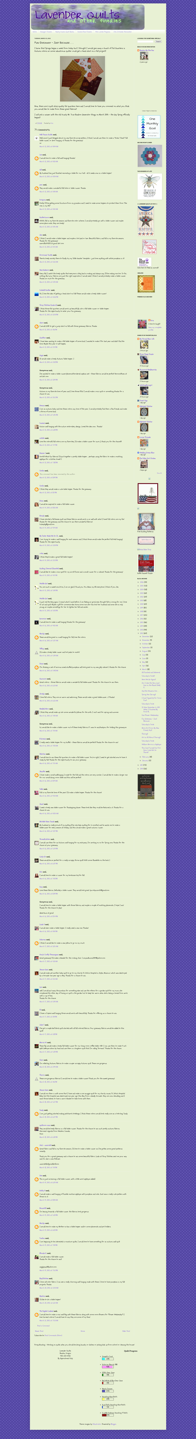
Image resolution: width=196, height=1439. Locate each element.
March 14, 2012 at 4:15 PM (48, 575)
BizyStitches (44, 1278)
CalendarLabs (154, 111)
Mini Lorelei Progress (102, 32)
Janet (42, 804)
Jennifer (42, 771)
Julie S (42, 1025)
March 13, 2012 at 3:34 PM (49, 380)
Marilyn (42, 633)
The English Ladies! (46, 1311)
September (146, 647)
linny (41, 887)
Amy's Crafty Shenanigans (49, 954)
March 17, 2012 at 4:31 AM (49, 961)
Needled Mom (44, 709)
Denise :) (43, 453)
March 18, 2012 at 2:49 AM (49, 1067)
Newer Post (39, 1331)
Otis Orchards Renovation (123, 32)
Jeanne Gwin (44, 969)
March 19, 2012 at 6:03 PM (49, 1230)
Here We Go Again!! (149, 679)
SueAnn (42, 1238)
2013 (142, 630)
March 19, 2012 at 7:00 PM (48, 1245)
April (144, 665)
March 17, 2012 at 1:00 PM (48, 1017)
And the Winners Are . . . (150, 691)
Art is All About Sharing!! (151, 737)
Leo (41, 987)
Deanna (42, 405)
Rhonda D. (43, 1253)
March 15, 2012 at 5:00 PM (49, 590)
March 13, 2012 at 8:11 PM (48, 492)
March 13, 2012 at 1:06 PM (48, 329)
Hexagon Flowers (46, 32)
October (145, 644)
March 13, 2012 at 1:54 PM (48, 347)
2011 (141, 765)
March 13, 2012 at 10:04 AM (49, 146)
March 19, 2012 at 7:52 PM (49, 1270)
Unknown (43, 939)
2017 (142, 615)
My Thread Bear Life (147, 339)
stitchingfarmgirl (146, 385)
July (144, 655)
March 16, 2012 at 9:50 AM (49, 796)
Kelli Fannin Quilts (46, 134)
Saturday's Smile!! (148, 676)
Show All (159, 473)
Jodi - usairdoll (45, 1145)
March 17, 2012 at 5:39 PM (49, 1052)
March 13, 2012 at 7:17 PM (48, 445)
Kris (152, 320)
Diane (42, 663)
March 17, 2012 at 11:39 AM (49, 1001)
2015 (142, 622)
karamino (43, 618)
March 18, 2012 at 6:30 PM (49, 1137)
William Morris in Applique (151, 744)
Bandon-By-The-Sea (147, 50)
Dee (41, 1175)
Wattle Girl (44, 583)
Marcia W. (43, 1042)
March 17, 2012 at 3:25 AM (49, 946)
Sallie (41, 789)
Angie (41, 355)
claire (42, 322)
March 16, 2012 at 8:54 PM (49, 916)
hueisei (42, 423)
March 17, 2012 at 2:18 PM (48, 1034)
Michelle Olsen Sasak (47, 821)
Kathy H (42, 1190)
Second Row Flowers (84, 32)
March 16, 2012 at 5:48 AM (49, 670)
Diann (42, 501)
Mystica (42, 1296)
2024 (142, 589)
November (146, 640)
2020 (142, 604)
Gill (41, 169)
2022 (142, 597)
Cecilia (42, 470)
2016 (142, 619)
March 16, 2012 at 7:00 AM (49, 715)
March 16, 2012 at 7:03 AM (49, 746)
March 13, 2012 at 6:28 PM (49, 430)
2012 (142, 633)
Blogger (113, 1424)
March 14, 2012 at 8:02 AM (49, 507)
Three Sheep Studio (147, 354)
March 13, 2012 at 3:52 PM (49, 397)
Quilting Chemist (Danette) (49, 568)
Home (35, 32)
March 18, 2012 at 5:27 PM (49, 1102)
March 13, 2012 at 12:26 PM (49, 297)
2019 (142, 607)
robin (42, 553)
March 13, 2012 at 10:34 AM (49, 176)
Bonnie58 (43, 1208)
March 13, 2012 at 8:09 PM (49, 477)
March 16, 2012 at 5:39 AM (49, 655)
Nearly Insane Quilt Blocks (64, 32)
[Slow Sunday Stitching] (149, 253)
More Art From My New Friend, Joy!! (150, 729)
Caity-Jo (43, 856)
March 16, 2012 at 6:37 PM (49, 863)
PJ (40, 1010)
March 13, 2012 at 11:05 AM (49, 227)
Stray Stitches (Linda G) (48, 305)
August (145, 651)
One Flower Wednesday (150, 715)
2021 (142, 600)
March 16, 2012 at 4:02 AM (49, 625)
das (41, 235)
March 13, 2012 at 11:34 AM (49, 282)
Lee (41, 154)
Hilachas (43, 754)
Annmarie (43, 679)
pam (41, 184)
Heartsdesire (44, 270)
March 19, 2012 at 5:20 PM (49, 1215)
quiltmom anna (45, 1125)
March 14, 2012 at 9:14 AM (49, 528)
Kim (41, 872)
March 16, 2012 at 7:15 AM (49, 763)
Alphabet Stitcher (146, 406)
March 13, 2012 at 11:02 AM (49, 209)
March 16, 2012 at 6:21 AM (49, 685)
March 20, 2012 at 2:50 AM (49, 1288)
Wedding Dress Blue (147, 452)
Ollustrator (97, 1424)
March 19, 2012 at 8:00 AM (49, 1200)
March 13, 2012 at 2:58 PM (49, 362)
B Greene (43, 739)
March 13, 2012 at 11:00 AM (49, 191)
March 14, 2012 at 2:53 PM (49, 560)
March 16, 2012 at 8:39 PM (49, 894)
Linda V (42, 924)
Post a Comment (43, 1326)
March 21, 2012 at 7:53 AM (49, 1320)
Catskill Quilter (45, 290)
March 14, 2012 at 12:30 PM (49, 545)
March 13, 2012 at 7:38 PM (49, 462)
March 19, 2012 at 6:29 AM (49, 1182)
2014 (142, 626)
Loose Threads (145, 437)
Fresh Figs (143, 400)
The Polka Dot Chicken (148, 458)
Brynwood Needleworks (148, 369)
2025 (142, 586)
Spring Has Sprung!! (149, 694)
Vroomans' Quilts (46, 255)
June (144, 658)
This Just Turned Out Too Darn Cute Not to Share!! (151, 750)
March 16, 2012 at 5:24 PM (49, 848)
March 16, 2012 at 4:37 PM (49, 831)
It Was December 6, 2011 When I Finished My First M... (151, 709)
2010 (142, 768)
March (144, 669)
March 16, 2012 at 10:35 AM (49, 813)
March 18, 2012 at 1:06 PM (48, 1082)
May (144, 662)
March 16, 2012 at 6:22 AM (49, 700)
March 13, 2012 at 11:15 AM (49, 247)
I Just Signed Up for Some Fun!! (151, 699)
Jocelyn (42, 694)
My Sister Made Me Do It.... (49, 536)
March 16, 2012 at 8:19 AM (49, 781)
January (145, 760)
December (146, 636)
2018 (142, 611)
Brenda (42, 516)
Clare (41, 1060)
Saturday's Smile (148, 704)
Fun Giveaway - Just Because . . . (149, 720)
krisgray (43, 199)
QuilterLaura (44, 217)
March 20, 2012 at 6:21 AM (49, 1303)
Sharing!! (145, 734)
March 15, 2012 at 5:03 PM (49, 610)
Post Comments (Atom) (53, 1335)
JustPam (43, 338)
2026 (142, 582)
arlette (42, 438)
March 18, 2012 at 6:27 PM (49, 1117)
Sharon (42, 1075)
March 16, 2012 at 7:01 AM (48, 731)
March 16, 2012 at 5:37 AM (49, 640)
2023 (142, 593)
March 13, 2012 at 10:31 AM (49, 161)
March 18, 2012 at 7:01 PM (48, 1167)
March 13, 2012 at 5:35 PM (49, 415)
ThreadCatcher (45, 839)
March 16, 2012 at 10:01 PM (48, 931)
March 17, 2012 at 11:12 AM (49, 979)
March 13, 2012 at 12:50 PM (49, 314)
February (146, 757)
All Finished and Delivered (151, 672)
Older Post (126, 1331)
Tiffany (42, 648)
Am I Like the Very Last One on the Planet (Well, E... (151, 685)
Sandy (42, 1110)
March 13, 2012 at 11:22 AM (49, 262)
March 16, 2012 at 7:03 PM (49, 878)
